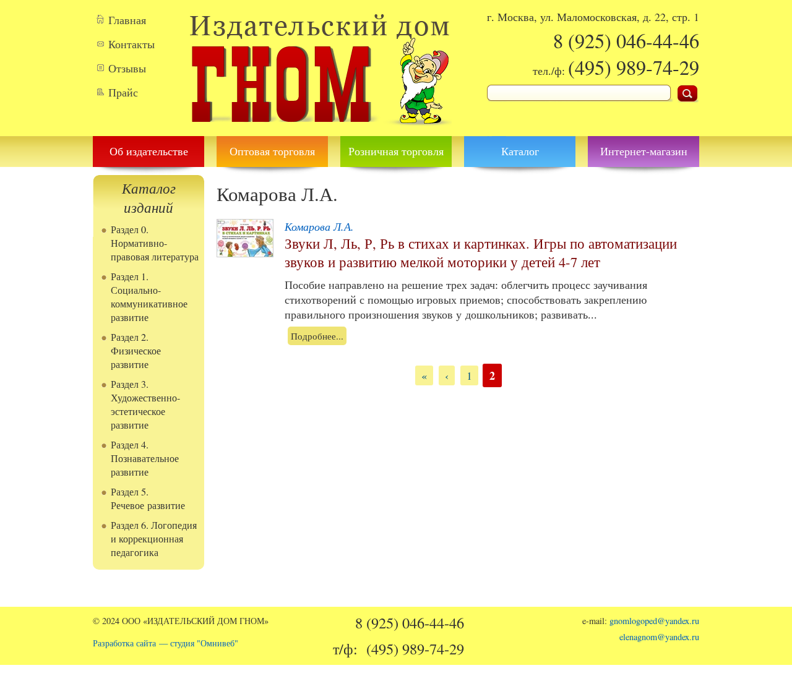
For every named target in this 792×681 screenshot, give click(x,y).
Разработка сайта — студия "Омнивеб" (165, 643)
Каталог (520, 150)
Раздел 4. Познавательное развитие (145, 458)
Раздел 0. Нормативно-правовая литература (155, 243)
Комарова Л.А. (319, 226)
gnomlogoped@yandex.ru (654, 621)
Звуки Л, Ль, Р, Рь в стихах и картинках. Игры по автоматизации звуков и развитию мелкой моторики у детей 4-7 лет (481, 252)
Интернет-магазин (643, 150)
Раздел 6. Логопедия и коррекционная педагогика (154, 538)
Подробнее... (317, 336)
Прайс (123, 92)
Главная (127, 19)
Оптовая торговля (272, 150)
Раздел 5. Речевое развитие (148, 498)
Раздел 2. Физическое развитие (136, 350)
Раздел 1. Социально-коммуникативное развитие (149, 297)
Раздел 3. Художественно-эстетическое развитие (145, 404)
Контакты (131, 43)
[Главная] (320, 128)
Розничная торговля (396, 150)
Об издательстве (149, 150)
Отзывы (127, 68)
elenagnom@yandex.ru (659, 637)
